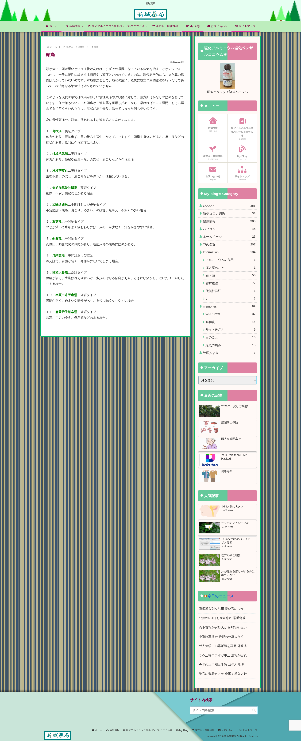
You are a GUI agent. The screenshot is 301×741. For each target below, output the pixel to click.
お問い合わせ (228, 730)
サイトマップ (249, 730)
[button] (254, 710)
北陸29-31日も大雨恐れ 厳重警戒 (222, 618)
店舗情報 (114, 730)
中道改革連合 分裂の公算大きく (221, 636)
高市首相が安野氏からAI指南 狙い (223, 627)
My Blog (183, 730)
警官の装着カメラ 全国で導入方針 (223, 674)
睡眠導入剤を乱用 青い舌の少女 (221, 609)
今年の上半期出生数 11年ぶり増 (221, 664)
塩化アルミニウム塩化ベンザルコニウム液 (148, 730)
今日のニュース (221, 596)
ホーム (98, 730)
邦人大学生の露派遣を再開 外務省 (223, 646)
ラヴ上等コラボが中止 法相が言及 (223, 655)
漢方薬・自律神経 (204, 730)
